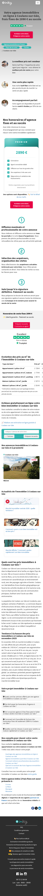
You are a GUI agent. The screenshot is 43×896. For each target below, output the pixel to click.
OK (35, 40)
